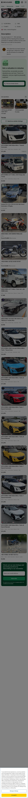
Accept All (13, 795)
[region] (14, 783)
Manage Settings (14, 791)
